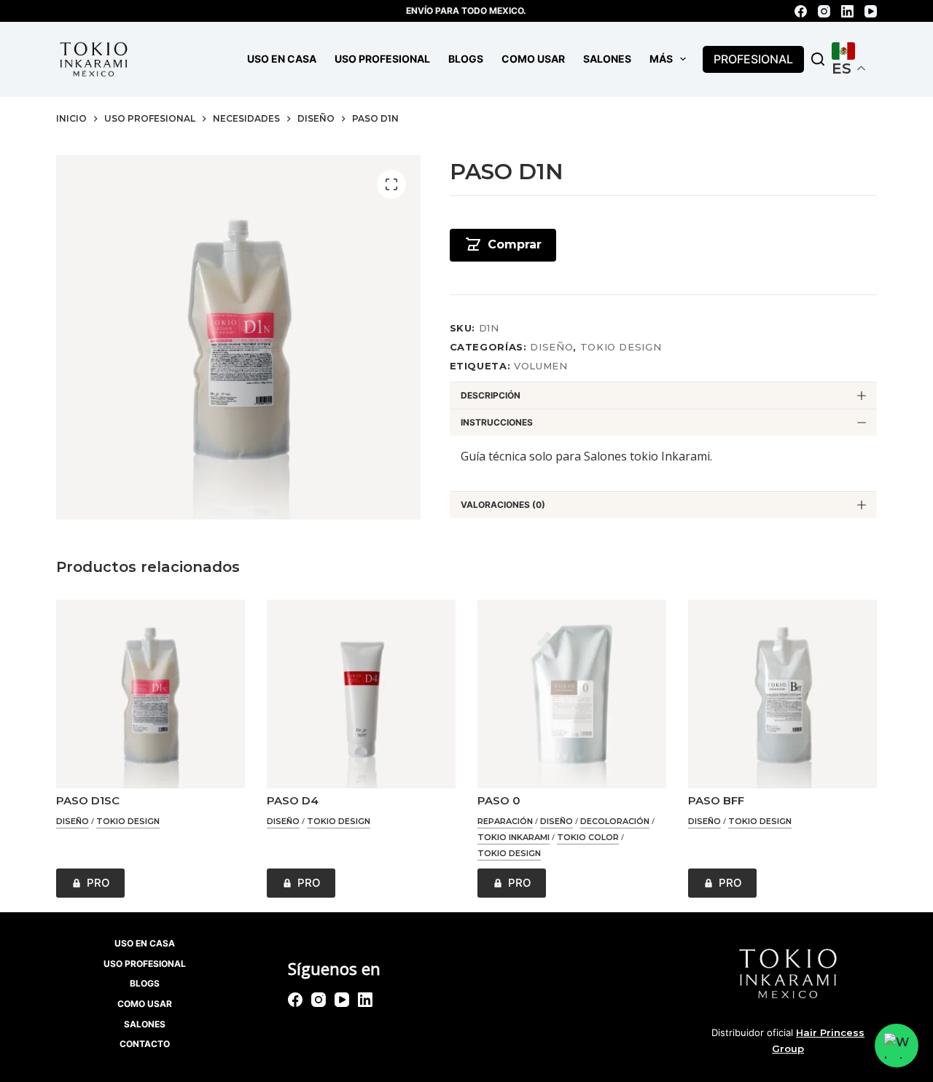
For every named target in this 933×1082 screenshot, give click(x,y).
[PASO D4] (361, 694)
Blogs (465, 58)
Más (661, 58)
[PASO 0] (571, 694)
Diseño (551, 347)
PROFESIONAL (753, 59)
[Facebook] (801, 11)
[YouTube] (870, 11)
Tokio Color (588, 837)
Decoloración (614, 820)
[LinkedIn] (847, 11)
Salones (607, 58)
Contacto (145, 1043)
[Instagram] (824, 11)
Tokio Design (621, 347)
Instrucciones (497, 422)
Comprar (515, 244)
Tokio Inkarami (513, 837)
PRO (98, 883)
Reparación (505, 820)
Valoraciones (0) (503, 504)
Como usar (533, 58)
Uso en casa (281, 58)
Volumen (541, 366)
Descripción (490, 395)
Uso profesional (382, 58)
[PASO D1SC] (150, 694)
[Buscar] (817, 59)
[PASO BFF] (782, 694)
